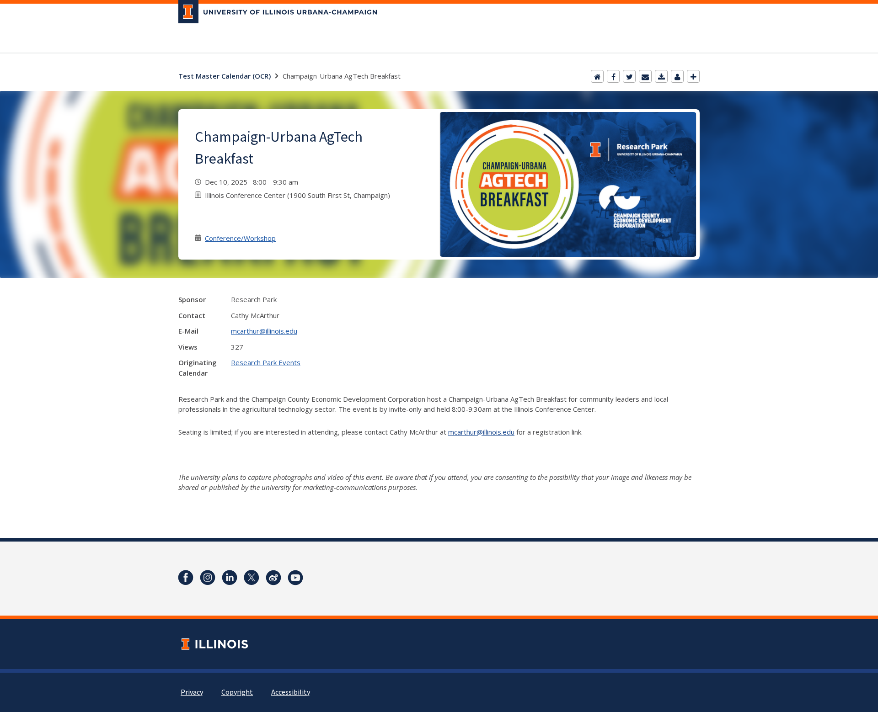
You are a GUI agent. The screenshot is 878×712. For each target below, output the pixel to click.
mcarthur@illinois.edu (264, 330)
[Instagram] (208, 578)
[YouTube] (295, 578)
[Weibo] (273, 578)
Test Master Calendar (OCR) (224, 75)
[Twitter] (629, 76)
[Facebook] (613, 76)
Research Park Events (265, 362)
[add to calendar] (661, 76)
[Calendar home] (597, 76)
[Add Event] (693, 76)
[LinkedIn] (230, 578)
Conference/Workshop (240, 238)
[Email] (645, 76)
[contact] (677, 76)
